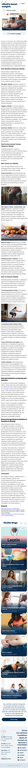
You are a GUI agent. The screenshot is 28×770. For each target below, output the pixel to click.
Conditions (22, 735)
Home (24, 730)
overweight (6, 388)
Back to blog (14, 719)
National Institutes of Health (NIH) (10, 508)
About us (23, 738)
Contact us (22, 740)
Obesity (3, 41)
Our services (21, 733)
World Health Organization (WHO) (10, 511)
